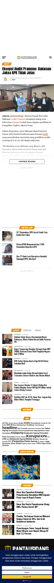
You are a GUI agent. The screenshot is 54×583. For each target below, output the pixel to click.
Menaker (36, 439)
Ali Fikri (5, 423)
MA (8, 439)
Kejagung (17, 432)
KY (49, 437)
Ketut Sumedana (8, 437)
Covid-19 (44, 423)
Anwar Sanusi (13, 423)
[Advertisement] (27, 27)
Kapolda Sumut (17, 430)
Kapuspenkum (28, 430)
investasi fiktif (39, 428)
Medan (29, 439)
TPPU (38, 443)
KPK (44, 436)
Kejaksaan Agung (31, 433)
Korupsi (33, 436)
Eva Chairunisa (19, 425)
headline (9, 428)
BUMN (27, 423)
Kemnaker (44, 433)
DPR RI (9, 425)
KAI (10, 430)
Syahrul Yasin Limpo (29, 443)
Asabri (21, 423)
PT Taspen (41, 441)
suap (47, 441)
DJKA (4, 425)
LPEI (4, 439)
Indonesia (31, 428)
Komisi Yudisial (21, 437)
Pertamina (18, 441)
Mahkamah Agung (17, 439)
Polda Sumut (30, 441)
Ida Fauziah (23, 428)
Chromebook (35, 423)
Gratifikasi (30, 425)
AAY (13, 80)
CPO (49, 423)
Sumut (19, 443)
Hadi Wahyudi (39, 425)
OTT (10, 441)
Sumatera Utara (8, 443)
